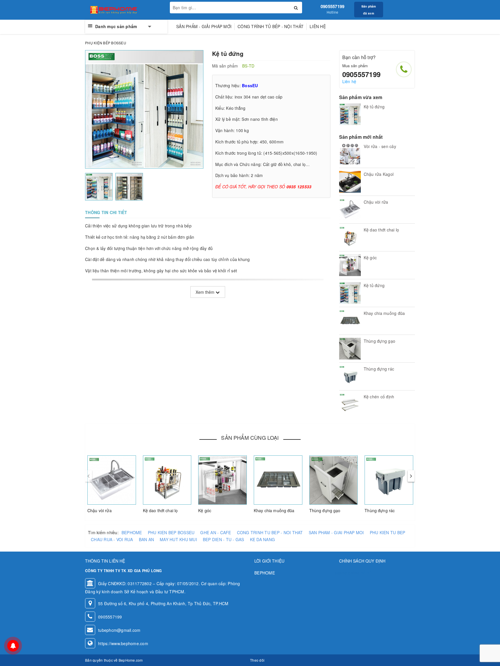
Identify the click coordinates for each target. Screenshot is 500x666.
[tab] (106, 212)
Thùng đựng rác (380, 510)
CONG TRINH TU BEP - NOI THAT (270, 532)
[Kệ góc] (350, 265)
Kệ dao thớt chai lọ (160, 510)
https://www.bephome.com (123, 643)
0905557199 (333, 6)
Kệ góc (204, 510)
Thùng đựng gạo (325, 510)
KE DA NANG (262, 539)
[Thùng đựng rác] (350, 376)
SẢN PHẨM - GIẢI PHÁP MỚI (203, 26)
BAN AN (146, 539)
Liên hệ (318, 26)
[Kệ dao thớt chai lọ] (350, 237)
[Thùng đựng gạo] (350, 349)
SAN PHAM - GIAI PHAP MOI (336, 532)
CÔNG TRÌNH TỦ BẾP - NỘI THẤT (271, 26)
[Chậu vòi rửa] (350, 209)
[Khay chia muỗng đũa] (350, 321)
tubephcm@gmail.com (119, 630)
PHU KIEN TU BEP (387, 532)
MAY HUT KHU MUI (178, 539)
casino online (347, 573)
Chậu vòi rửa (99, 510)
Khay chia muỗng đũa (274, 510)
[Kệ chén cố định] (350, 404)
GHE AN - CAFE (215, 532)
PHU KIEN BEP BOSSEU (171, 532)
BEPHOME (132, 532)
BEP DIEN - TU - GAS (223, 539)
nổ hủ (366, 573)
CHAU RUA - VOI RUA (112, 539)
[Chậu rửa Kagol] (350, 182)
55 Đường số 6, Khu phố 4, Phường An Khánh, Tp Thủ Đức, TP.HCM (163, 603)
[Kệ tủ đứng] (350, 114)
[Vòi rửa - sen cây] (350, 154)
